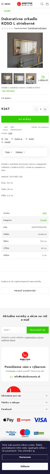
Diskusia (19, 152)
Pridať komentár (25, 290)
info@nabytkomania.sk (27, 376)
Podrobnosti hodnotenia (37, 28)
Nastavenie (25, 457)
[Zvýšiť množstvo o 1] (45, 109)
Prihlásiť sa (37, 330)
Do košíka (25, 119)
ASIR (10, 133)
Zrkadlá (43, 220)
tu (34, 450)
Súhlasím (25, 466)
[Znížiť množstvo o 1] (36, 109)
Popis (7, 152)
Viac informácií (8, 90)
